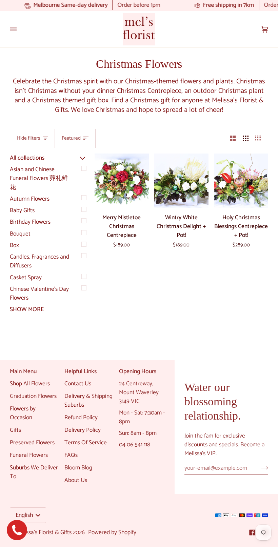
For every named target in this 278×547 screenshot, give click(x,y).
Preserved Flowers (32, 442)
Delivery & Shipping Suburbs (88, 400)
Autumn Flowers (29, 199)
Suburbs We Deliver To (34, 472)
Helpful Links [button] (80, 371)
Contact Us (77, 383)
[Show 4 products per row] (260, 138)
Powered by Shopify (112, 532)
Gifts (15, 430)
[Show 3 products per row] (245, 138)
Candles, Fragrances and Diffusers (39, 261)
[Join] (259, 468)
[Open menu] (20, 29)
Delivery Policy (82, 430)
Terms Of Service (85, 442)
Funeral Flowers (29, 455)
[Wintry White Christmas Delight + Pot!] (181, 181)
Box (14, 245)
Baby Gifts (22, 210)
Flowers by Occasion (23, 413)
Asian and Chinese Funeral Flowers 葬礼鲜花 (39, 178)
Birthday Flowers (30, 222)
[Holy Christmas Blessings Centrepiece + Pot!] (241, 181)
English (25, 515)
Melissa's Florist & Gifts (44, 532)
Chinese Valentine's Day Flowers (39, 293)
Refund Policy (81, 417)
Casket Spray (26, 277)
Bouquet (20, 234)
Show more (27, 309)
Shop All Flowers (30, 383)
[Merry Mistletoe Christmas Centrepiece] (122, 181)
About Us (75, 480)
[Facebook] (252, 532)
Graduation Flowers (33, 396)
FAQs (71, 455)
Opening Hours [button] (137, 371)
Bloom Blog (78, 467)
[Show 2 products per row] (232, 138)
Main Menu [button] (23, 371)
